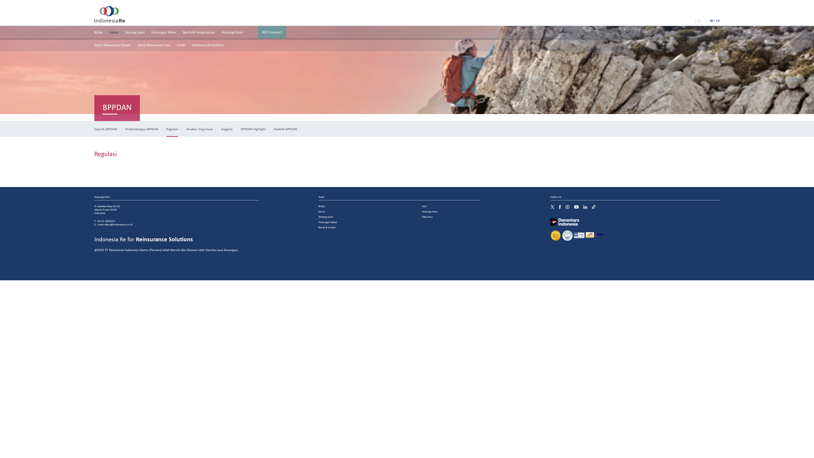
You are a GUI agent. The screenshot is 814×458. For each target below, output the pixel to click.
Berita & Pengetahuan (199, 32)
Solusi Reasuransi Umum (112, 45)
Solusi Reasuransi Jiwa (154, 45)
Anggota (227, 129)
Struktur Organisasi (199, 129)
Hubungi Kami (232, 32)
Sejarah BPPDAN (105, 129)
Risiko (98, 32)
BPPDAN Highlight (253, 129)
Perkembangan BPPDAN (141, 129)
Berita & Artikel (327, 227)
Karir (424, 206)
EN (718, 20)
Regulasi (172, 129)
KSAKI (181, 45)
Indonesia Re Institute (208, 45)
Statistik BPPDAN (285, 129)
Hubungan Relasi (164, 32)
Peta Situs (427, 216)
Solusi (114, 32)
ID (711, 20)
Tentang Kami (135, 32)
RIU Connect (272, 32)
